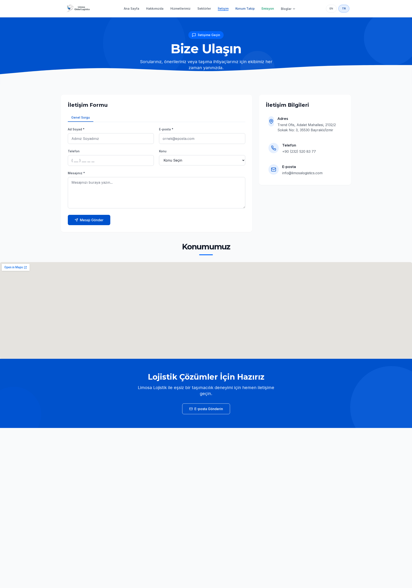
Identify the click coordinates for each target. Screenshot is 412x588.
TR (344, 8)
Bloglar (286, 9)
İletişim (223, 8)
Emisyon (268, 8)
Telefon (74, 151)
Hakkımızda (155, 8)
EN (331, 8)
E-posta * (166, 129)
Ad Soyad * (76, 129)
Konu (163, 151)
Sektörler (204, 8)
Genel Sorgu (80, 117)
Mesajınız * (76, 173)
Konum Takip (245, 8)
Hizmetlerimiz (180, 8)
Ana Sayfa (131, 8)
